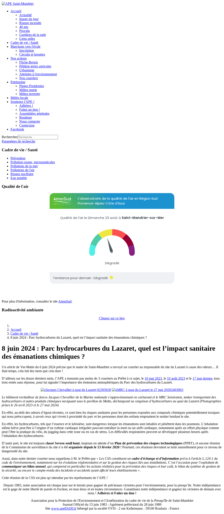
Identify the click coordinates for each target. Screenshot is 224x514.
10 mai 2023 (153, 378)
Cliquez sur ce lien (111, 318)
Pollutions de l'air (22, 170)
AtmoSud (65, 301)
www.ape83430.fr (63, 508)
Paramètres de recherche (18, 141)
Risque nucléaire (21, 174)
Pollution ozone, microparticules (32, 162)
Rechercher (10, 137)
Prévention (17, 158)
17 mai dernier (202, 378)
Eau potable (18, 178)
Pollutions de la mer (24, 166)
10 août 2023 (176, 378)
